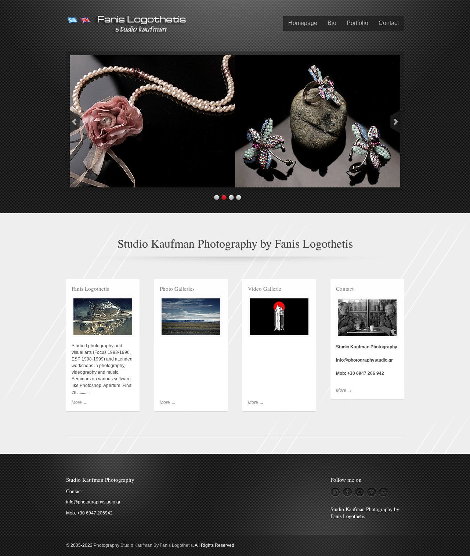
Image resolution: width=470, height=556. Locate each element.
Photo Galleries (177, 288)
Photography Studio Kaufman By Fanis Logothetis (143, 545)
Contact (389, 23)
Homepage (302, 23)
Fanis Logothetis (90, 288)
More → (79, 402)
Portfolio (357, 23)
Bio (332, 23)
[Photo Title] (235, 186)
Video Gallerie (264, 288)
